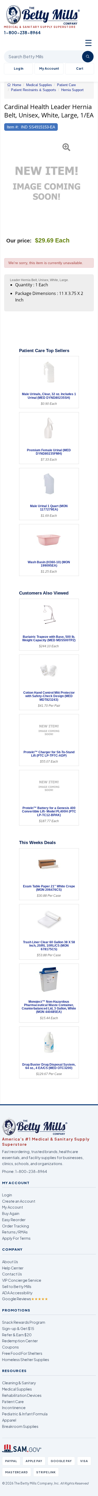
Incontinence (14, 1407)
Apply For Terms (16, 1238)
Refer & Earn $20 (17, 1334)
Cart (79, 68)
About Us (10, 1261)
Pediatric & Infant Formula (25, 1413)
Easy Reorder (14, 1219)
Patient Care (13, 1401)
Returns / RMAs (15, 1232)
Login (7, 1194)
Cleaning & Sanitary (19, 1382)
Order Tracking (15, 1226)
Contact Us (12, 1274)
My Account (49, 68)
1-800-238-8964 (31, 1171)
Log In (18, 68)
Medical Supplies (17, 1389)
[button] (7, 183)
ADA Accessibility (17, 1292)
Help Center (13, 1268)
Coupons (10, 1347)
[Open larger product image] (46, 183)
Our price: (19, 240)
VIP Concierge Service (21, 1280)
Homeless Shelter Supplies (25, 1359)
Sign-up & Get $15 (18, 1328)
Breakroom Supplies (20, 1426)
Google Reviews (25, 1298)
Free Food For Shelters (22, 1353)
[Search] (88, 56)
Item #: (13, 127)
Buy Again (10, 1213)
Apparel (9, 1420)
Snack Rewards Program (23, 1322)
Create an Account (18, 1201)
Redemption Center (20, 1340)
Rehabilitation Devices (22, 1395)
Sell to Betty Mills (16, 1286)
